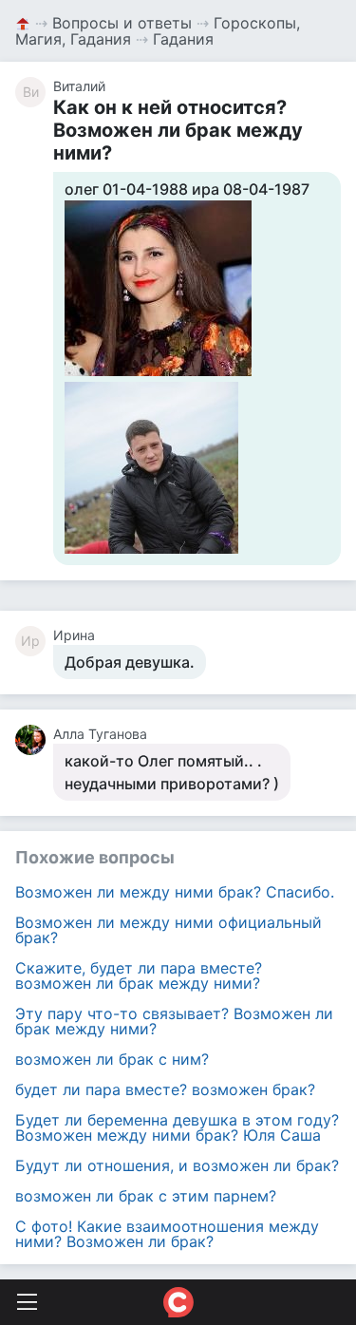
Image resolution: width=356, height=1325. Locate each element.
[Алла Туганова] (34, 740)
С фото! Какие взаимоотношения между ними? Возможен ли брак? (167, 1234)
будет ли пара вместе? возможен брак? (165, 1089)
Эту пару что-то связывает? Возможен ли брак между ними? (174, 1021)
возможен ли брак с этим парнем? (145, 1195)
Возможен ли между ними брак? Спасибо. (174, 891)
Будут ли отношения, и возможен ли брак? (177, 1165)
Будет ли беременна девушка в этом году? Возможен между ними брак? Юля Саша (177, 1127)
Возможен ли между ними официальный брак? (168, 930)
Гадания (183, 38)
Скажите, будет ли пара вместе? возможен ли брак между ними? (138, 975)
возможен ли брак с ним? (112, 1059)
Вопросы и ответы (122, 22)
